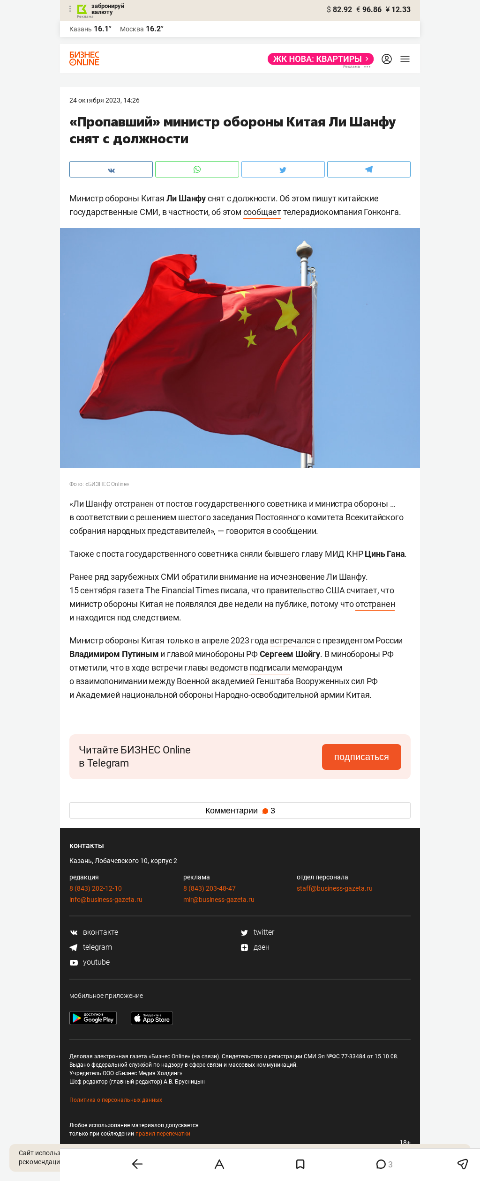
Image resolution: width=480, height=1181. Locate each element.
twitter (263, 932)
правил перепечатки (162, 1133)
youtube (95, 962)
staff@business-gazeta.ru (335, 888)
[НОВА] (318, 59)
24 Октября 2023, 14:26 (104, 100)
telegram (96, 947)
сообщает (262, 212)
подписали (269, 667)
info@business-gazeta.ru (105, 899)
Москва (132, 29)
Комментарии (240, 810)
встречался (292, 640)
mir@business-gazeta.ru (219, 899)
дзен (261, 947)
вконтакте (99, 932)
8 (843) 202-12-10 (95, 888)
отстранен (375, 604)
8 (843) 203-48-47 (209, 888)
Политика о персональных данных (115, 1100)
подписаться (361, 757)
